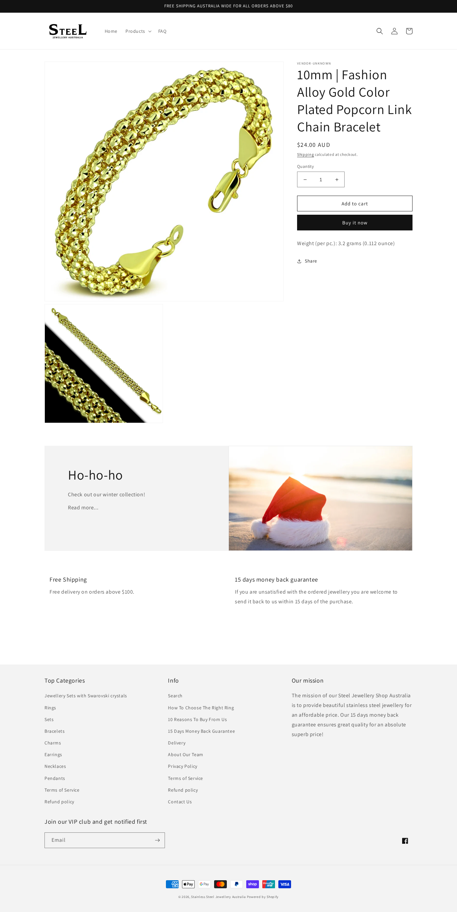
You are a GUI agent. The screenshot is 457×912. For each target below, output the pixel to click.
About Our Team (185, 754)
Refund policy (59, 802)
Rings (50, 708)
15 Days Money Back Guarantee (201, 731)
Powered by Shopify (263, 897)
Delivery (176, 743)
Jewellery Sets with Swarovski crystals (85, 696)
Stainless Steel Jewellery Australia (218, 897)
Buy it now (355, 222)
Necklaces (55, 766)
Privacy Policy (182, 766)
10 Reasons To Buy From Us (197, 719)
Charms (52, 743)
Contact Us (180, 802)
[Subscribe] (157, 840)
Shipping (305, 154)
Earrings (53, 754)
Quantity (305, 166)
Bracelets (54, 731)
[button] (137, 31)
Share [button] (311, 261)
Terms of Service (62, 790)
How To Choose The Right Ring (201, 708)
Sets (49, 719)
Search (175, 696)
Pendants (54, 778)
